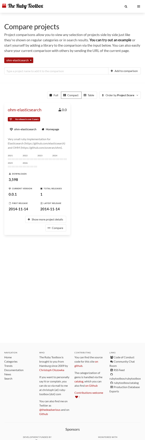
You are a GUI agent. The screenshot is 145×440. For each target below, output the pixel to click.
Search (8, 378)
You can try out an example (110, 40)
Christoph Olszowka (51, 370)
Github (43, 414)
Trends (8, 365)
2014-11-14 (18, 209)
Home (8, 357)
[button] (126, 6)
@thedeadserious (49, 409)
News (7, 374)
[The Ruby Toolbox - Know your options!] (22, 6)
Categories (11, 361)
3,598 (13, 179)
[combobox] (56, 70)
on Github (91, 385)
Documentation (14, 370)
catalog (78, 381)
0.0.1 (13, 194)
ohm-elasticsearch (24, 109)
